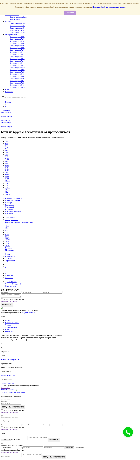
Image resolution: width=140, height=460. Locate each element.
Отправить (7, 305)
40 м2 (7, 226)
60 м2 (7, 230)
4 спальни (9, 278)
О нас (7, 320)
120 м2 (7, 241)
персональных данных (9, 301)
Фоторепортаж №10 (17, 52)
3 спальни (9, 276)
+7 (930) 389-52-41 (8, 383)
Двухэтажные (10, 261)
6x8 (6, 148)
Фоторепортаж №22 (17, 72)
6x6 (6, 144)
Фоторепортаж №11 (17, 81)
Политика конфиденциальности (13, 392)
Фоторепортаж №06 (17, 46)
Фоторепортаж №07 (17, 78)
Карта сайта (5, 388)
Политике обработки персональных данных (109, 7)
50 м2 (7, 228)
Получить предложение (13, 407)
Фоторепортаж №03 (17, 76)
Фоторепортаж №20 (17, 67)
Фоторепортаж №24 (17, 83)
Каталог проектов (12, 323)
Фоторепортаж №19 (17, 65)
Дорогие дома (10, 286)
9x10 (7, 174)
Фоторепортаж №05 (17, 43)
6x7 (6, 146)
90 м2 (7, 237)
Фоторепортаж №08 (17, 48)
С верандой (9, 207)
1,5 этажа (8, 258)
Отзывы (8, 21)
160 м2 (7, 243)
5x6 (6, 141)
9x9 (6, 172)
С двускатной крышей (13, 198)
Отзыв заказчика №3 (17, 32)
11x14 (7, 192)
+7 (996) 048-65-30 (28, 313)
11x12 (7, 190)
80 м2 (7, 235)
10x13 (7, 188)
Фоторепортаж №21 (17, 70)
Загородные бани (11, 220)
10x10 (7, 181)
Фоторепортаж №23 (17, 74)
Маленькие (9, 250)
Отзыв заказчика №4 (17, 28)
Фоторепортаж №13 (17, 54)
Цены (7, 89)
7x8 (6, 155)
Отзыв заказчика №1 (17, 24)
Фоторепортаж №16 (17, 59)
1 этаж (7, 254)
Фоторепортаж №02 (17, 39)
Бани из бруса (15, 19)
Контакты (9, 92)
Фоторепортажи (11, 35)
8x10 (7, 166)
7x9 (6, 157)
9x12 (7, 177)
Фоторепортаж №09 (17, 50)
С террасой (9, 205)
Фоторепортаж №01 (17, 37)
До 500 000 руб (11, 282)
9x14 (7, 179)
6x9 (6, 150)
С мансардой (10, 256)
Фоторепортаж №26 (17, 87)
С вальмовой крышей (13, 211)
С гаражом (9, 209)
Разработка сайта (7, 389)
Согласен (70, 13)
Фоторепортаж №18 (17, 63)
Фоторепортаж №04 (17, 41)
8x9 (6, 163)
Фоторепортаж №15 (17, 56)
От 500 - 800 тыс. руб (13, 284)
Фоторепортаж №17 (17, 61)
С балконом (9, 214)
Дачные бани (10, 217)
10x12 (7, 185)
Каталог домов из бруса (18, 17)
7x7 (6, 152)
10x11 (7, 183)
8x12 (7, 170)
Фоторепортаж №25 (17, 85)
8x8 (6, 161)
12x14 (7, 194)
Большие (8, 248)
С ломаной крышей (12, 200)
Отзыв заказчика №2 (17, 26)
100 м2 (7, 239)
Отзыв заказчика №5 (17, 30)
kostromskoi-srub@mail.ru (10, 360)
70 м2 (7, 232)
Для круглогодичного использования (19, 222)
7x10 (7, 159)
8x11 (7, 168)
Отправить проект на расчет (14, 97)
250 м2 (7, 246)
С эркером (9, 203)
